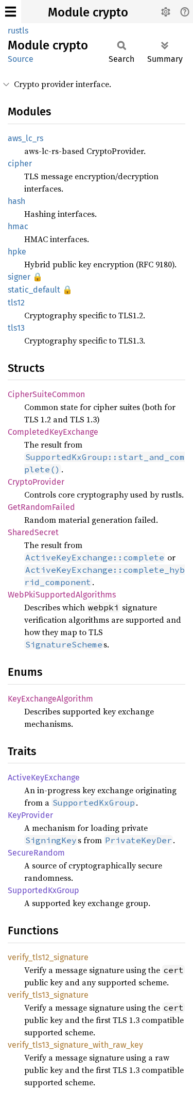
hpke (17, 252)
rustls (18, 31)
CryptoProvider (36, 482)
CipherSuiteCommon (46, 394)
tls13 (16, 328)
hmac (18, 226)
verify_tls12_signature (48, 957)
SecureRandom (36, 853)
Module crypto (88, 12)
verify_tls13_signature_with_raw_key (75, 1045)
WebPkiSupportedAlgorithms (62, 595)
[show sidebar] (10, 11)
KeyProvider (30, 815)
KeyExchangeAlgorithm (50, 699)
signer (19, 277)
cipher (20, 163)
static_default (34, 290)
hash (16, 201)
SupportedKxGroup (43, 890)
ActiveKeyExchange (44, 777)
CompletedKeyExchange (53, 432)
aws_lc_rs (25, 138)
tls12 (16, 303)
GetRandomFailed (41, 507)
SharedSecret (33, 532)
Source (20, 59)
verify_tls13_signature (48, 995)
